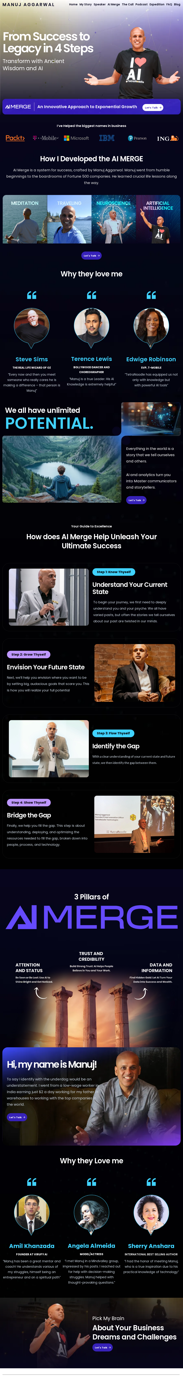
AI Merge (114, 4)
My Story (86, 4)
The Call (127, 4)
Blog (177, 4)
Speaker (100, 4)
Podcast (141, 4)
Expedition (157, 4)
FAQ (169, 4)
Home (73, 4)
